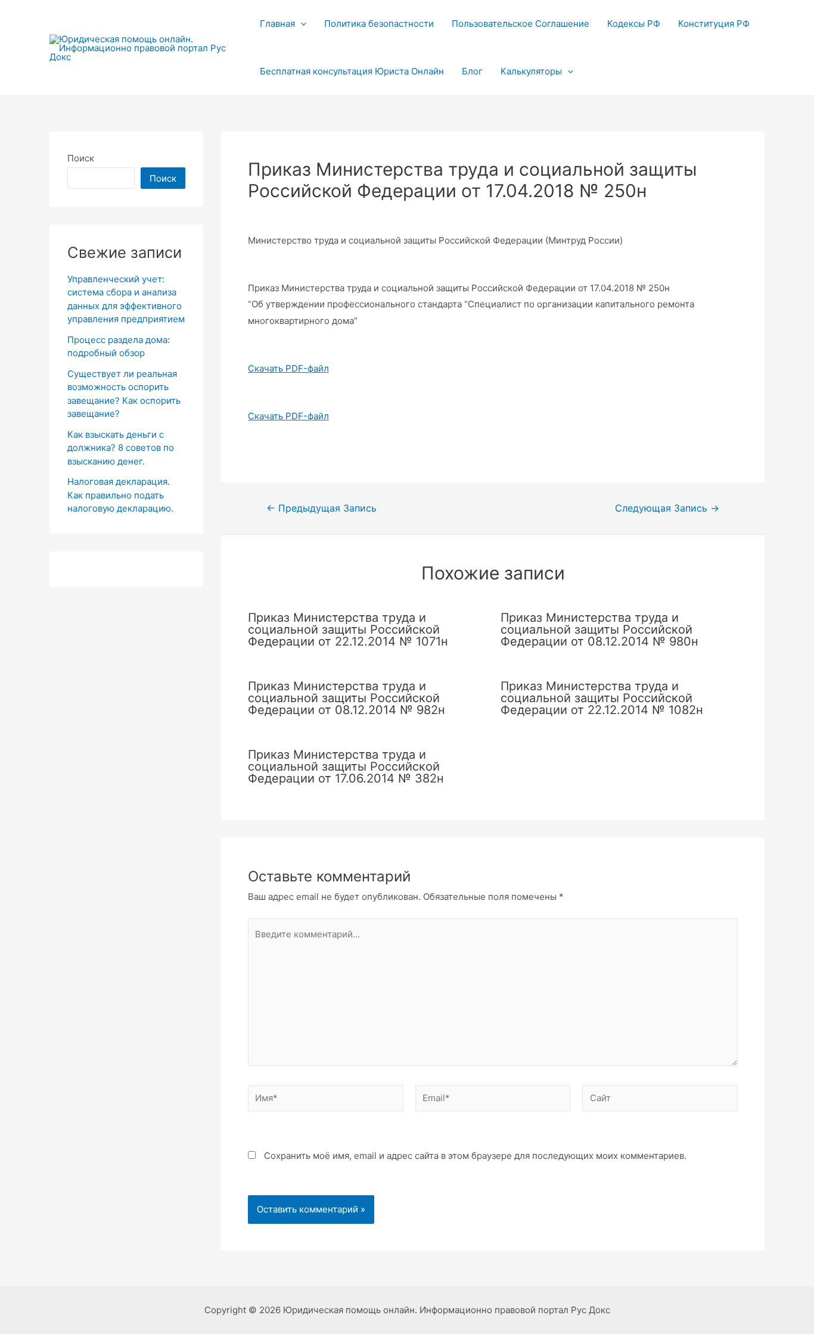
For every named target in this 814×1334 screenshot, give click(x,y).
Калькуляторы (531, 71)
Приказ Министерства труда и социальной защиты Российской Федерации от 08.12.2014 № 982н (346, 698)
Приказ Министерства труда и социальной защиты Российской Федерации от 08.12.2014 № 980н (599, 629)
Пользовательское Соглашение (520, 23)
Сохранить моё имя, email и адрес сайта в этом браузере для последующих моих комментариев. (475, 1155)
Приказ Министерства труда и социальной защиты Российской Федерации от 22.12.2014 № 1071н (348, 629)
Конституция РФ (714, 23)
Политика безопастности (379, 23)
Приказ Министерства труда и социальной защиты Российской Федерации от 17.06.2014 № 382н (346, 766)
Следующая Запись (667, 508)
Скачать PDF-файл (288, 368)
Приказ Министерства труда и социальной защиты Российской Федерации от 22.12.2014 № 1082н (602, 698)
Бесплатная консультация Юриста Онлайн (352, 71)
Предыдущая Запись (321, 508)
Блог (472, 71)
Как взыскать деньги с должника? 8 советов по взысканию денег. (120, 448)
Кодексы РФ (633, 23)
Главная (277, 23)
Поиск (80, 158)
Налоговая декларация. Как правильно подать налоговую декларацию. (120, 495)
